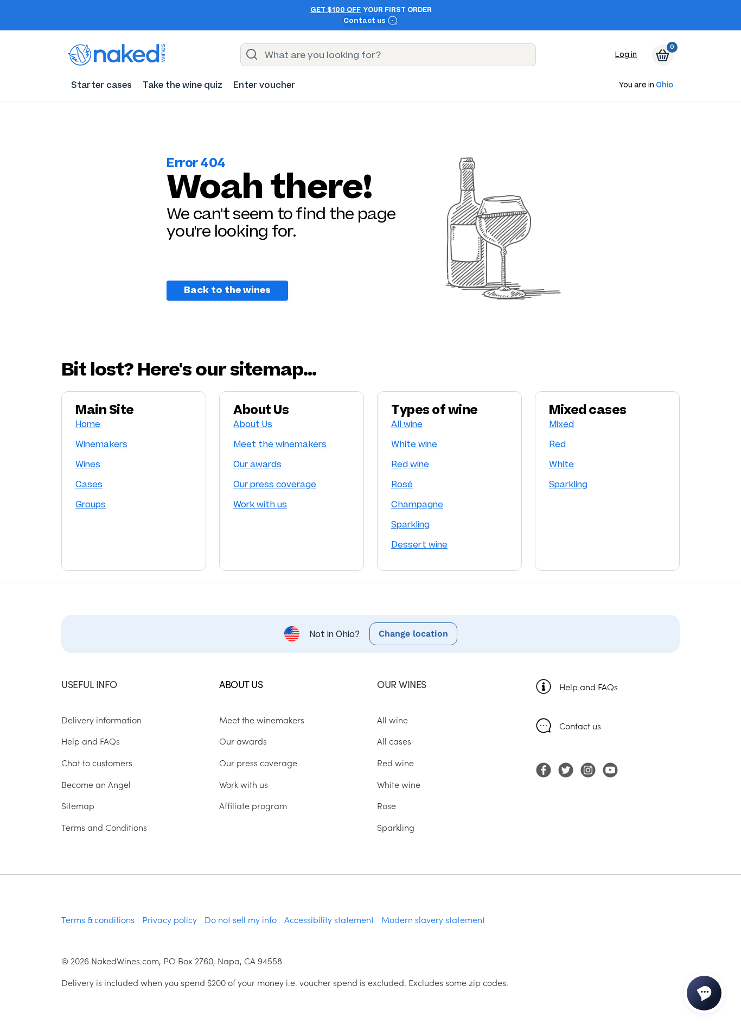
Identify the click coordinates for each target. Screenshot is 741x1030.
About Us (252, 424)
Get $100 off (335, 9)
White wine (414, 444)
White (561, 464)
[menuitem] (101, 85)
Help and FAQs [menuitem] (90, 741)
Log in (626, 54)
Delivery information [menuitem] (101, 720)
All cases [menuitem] (394, 741)
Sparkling (410, 524)
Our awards (257, 464)
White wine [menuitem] (398, 784)
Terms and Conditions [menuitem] (104, 827)
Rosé (402, 484)
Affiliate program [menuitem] (253, 805)
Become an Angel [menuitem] (96, 784)
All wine (407, 424)
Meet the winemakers (280, 444)
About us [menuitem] (241, 684)
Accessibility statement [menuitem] (329, 919)
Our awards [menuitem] (243, 741)
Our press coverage (274, 484)
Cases (89, 484)
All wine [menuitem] (392, 720)
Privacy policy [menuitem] (169, 919)
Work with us (260, 504)
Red (557, 444)
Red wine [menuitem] (395, 762)
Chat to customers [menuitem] (96, 762)
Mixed (561, 424)
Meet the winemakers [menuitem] (261, 720)
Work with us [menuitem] (243, 784)
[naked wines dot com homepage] (116, 55)
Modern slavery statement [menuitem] (433, 919)
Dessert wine (419, 544)
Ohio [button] (664, 85)
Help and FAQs (588, 686)
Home (87, 424)
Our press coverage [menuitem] (258, 762)
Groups (90, 504)
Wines (87, 464)
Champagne (417, 504)
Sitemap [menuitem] (77, 805)
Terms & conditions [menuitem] (98, 919)
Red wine (410, 464)
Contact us (365, 20)
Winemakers (101, 444)
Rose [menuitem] (386, 805)
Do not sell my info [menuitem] (241, 919)
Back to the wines (227, 290)
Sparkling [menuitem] (395, 827)
